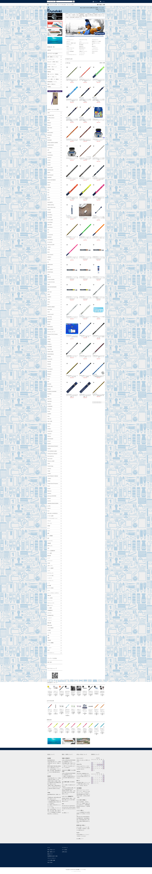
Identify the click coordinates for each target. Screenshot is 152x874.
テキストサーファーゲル (83, 39)
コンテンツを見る (71, 4)
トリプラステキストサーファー (71, 54)
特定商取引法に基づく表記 (52, 856)
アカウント (96, 1)
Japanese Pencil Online (77, 871)
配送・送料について (51, 851)
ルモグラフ (68, 41)
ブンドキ (72, 871)
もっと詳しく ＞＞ (65, 812)
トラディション (81, 49)
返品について (50, 853)
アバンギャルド (68, 44)
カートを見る (64, 849)
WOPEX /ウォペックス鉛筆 (96, 41)
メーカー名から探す (62, 4)
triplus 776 (93, 46)
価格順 (101, 62)
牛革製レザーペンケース (83, 51)
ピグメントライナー (95, 49)
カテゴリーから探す (54, 4)
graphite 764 (81, 46)
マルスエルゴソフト (95, 39)
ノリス (80, 41)
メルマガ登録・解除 (51, 860)
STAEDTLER (72, 36)
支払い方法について (51, 849)
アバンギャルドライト (70, 39)
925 (92, 44)
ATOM (51, 862)
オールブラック (81, 54)
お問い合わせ (64, 851)
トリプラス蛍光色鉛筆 (70, 51)
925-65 (67, 46)
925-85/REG (81, 44)
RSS (48, 862)
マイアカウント (65, 847)
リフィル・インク (69, 49)
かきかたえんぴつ (95, 51)
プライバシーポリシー (52, 858)
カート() (102, 1)
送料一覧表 (50, 662)
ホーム (67, 36)
